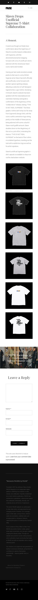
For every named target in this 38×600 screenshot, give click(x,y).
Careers (22, 565)
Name (8, 409)
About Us (9, 565)
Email (8, 419)
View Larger (19, 204)
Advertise (16, 565)
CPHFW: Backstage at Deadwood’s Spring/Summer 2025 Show (19, 358)
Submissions (9, 567)
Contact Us (17, 567)
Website (8, 429)
